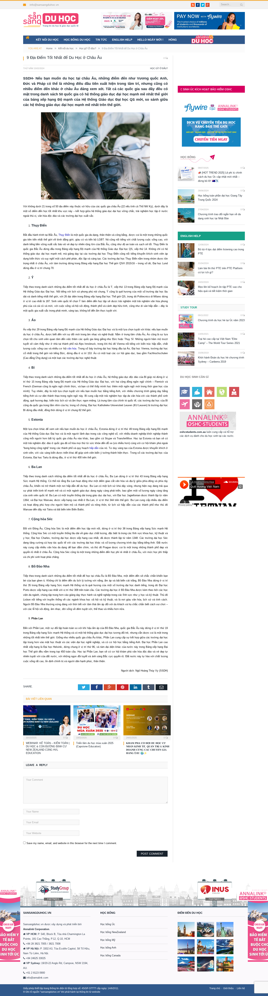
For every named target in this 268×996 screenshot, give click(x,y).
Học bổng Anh (108, 947)
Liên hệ (241, 988)
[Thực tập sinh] (209, 404)
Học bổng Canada (110, 955)
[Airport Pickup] (185, 404)
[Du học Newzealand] (224, 946)
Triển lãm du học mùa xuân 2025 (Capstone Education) (94, 745)
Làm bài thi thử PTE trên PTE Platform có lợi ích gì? (220, 270)
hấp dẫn (93, 448)
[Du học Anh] (186, 929)
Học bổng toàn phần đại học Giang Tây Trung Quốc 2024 (220, 197)
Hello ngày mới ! (150, 39)
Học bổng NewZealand (113, 932)
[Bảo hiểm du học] (234, 392)
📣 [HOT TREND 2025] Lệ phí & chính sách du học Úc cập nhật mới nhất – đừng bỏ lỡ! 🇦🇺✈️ (220, 176)
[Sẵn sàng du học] (50, 18)
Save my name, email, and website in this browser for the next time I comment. (71, 843)
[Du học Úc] (205, 929)
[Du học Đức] (224, 964)
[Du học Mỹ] (224, 929)
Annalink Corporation (36, 929)
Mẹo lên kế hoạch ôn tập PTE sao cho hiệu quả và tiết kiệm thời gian (220, 288)
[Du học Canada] (186, 946)
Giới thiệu (228, 988)
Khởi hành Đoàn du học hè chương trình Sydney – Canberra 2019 (221, 359)
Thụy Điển (64, 234)
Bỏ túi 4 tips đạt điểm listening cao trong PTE (221, 251)
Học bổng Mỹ (107, 939)
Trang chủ (214, 988)
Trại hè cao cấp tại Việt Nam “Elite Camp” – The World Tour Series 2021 (219, 340)
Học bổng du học (77, 39)
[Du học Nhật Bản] (186, 964)
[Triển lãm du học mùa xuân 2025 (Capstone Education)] (97, 722)
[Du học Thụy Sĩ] (205, 946)
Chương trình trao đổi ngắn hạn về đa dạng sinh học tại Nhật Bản (219, 216)
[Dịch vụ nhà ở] (209, 392)
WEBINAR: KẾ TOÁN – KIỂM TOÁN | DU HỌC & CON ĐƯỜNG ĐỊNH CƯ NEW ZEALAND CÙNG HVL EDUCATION (47, 748)
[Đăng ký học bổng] (185, 392)
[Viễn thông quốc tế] (222, 392)
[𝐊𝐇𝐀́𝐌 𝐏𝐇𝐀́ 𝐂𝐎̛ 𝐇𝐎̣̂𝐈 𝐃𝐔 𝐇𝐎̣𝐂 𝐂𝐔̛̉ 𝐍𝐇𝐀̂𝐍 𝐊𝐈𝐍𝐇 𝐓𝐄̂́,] (147, 722)
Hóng (173, 39)
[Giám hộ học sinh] (197, 404)
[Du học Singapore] (205, 964)
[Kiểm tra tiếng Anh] (197, 392)
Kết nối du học (47, 39)
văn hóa (72, 348)
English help (122, 39)
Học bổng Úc (107, 924)
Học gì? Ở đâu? (159, 68)
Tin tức (101, 39)
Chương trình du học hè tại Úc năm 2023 (221, 320)
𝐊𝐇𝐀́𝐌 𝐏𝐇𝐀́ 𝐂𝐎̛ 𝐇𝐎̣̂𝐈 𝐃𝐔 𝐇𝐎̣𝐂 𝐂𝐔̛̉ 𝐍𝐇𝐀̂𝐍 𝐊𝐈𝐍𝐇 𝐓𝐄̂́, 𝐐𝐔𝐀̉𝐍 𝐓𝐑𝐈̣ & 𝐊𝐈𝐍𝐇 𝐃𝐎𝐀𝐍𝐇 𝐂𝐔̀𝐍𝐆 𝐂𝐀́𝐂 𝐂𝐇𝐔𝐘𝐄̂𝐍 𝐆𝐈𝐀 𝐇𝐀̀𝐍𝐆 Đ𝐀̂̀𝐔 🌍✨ (147, 748)
